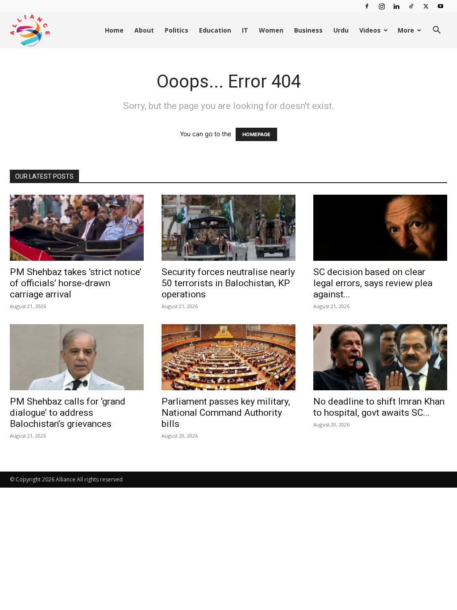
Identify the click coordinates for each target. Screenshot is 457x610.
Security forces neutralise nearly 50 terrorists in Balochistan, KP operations (228, 283)
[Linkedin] (396, 6)
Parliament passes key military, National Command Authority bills (226, 412)
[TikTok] (411, 6)
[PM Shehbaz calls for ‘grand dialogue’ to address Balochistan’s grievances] (77, 357)
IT (245, 30)
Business (308, 30)
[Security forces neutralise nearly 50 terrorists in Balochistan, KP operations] (228, 228)
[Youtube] (440, 6)
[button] (436, 31)
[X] (425, 6)
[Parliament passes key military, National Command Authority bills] (228, 357)
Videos (370, 30)
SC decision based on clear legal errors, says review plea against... (372, 283)
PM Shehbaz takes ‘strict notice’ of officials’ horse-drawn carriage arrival (75, 283)
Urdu (341, 30)
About (144, 30)
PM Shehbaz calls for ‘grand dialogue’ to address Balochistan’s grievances (67, 412)
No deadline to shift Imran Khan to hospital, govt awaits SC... (379, 407)
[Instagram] (381, 6)
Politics (176, 30)
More (406, 30)
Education (215, 30)
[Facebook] (367, 6)
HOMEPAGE (256, 134)
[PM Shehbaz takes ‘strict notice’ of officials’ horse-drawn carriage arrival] (77, 228)
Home (114, 30)
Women (271, 30)
